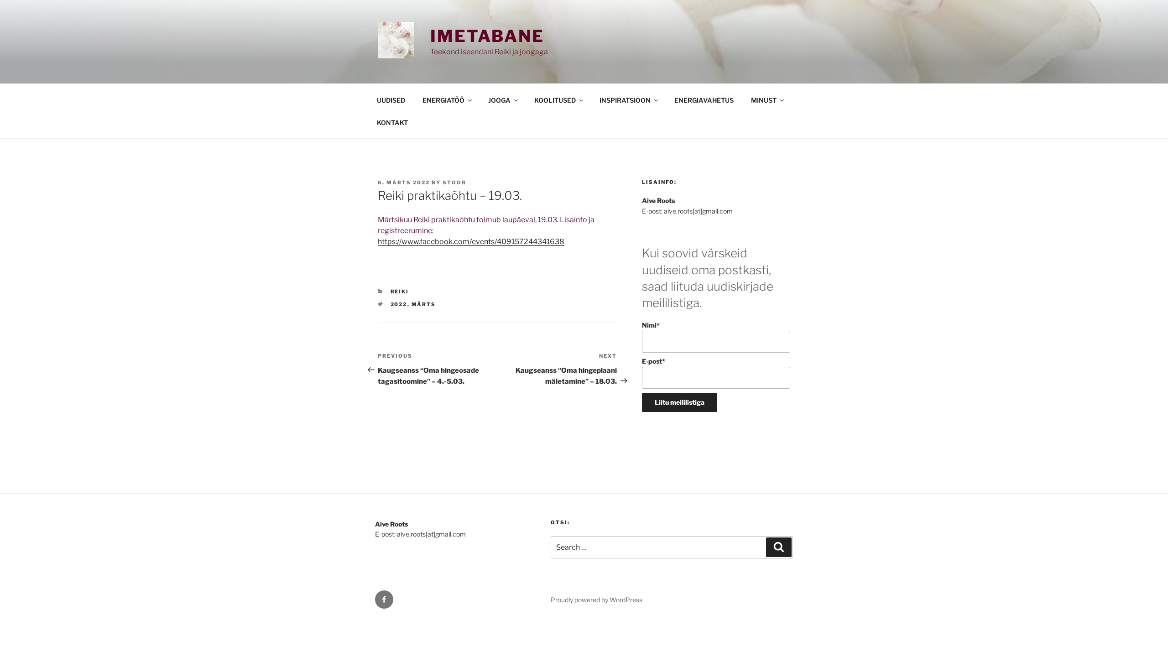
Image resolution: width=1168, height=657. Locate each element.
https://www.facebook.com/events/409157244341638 (471, 241)
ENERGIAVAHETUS (704, 100)
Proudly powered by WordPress (596, 600)
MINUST (764, 100)
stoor (454, 182)
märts (424, 304)
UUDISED (391, 100)
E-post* (653, 361)
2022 (399, 304)
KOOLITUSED (555, 100)
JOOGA (499, 100)
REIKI (400, 291)
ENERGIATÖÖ (443, 100)
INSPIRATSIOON (625, 100)
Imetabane (487, 36)
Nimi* (651, 325)
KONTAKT (392, 122)
